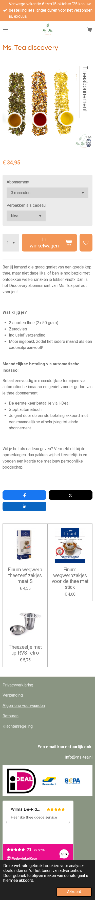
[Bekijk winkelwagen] (89, 29)
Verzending (13, 695)
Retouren (10, 716)
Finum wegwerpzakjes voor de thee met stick (70, 578)
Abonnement (18, 182)
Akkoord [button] (74, 891)
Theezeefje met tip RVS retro (25, 650)
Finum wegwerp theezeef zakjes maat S (25, 575)
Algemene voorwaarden (24, 705)
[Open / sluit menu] (5, 29)
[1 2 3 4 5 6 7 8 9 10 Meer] (11, 242)
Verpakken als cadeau (26, 205)
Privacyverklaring (18, 685)
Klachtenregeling (18, 726)
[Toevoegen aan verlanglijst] (86, 242)
